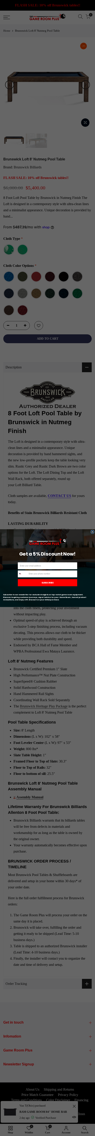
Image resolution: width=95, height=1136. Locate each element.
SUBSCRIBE (47, 582)
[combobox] (22, 573)
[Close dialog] (92, 531)
